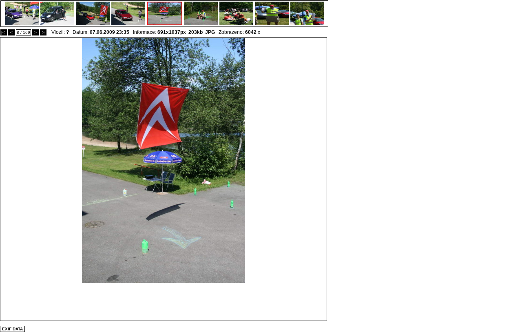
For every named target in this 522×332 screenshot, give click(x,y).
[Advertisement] (163, 301)
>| (43, 32)
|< (3, 32)
